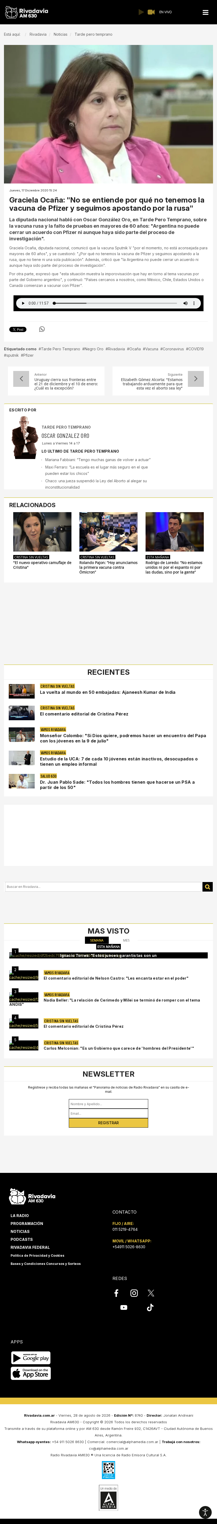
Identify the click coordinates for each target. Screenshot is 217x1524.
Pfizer (28, 355)
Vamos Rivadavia (53, 729)
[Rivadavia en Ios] (31, 1373)
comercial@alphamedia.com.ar (132, 1442)
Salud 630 (48, 775)
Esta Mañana (158, 557)
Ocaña (135, 349)
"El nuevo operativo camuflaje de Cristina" (42, 565)
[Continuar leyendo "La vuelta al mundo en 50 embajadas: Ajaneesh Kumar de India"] (22, 691)
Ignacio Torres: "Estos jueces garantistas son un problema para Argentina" (108, 957)
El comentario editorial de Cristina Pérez (84, 714)
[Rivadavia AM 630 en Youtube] (123, 1307)
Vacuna (151, 349)
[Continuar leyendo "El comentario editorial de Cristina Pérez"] (22, 713)
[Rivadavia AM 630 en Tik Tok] (150, 1307)
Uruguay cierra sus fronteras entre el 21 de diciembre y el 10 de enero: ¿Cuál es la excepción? (66, 384)
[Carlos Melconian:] (23, 1045)
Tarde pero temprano (66, 427)
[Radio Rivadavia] (32, 1196)
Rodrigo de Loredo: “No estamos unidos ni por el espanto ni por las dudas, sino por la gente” (174, 567)
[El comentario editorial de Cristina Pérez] (23, 1023)
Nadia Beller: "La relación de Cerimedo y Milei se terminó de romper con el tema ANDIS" (104, 1002)
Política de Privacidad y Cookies (37, 1255)
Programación (27, 1223)
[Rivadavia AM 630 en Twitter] (154, 1292)
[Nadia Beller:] (23, 997)
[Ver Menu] (205, 12)
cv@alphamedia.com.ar (108, 1448)
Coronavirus (173, 349)
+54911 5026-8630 (128, 1247)
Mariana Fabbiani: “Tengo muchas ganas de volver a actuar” (99, 459)
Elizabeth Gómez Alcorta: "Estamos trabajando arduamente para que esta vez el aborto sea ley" (152, 384)
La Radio (20, 1215)
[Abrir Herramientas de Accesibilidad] (205, 1512)
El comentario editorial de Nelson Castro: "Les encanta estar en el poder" (116, 978)
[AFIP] (108, 1470)
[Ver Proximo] (196, 379)
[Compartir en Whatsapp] (42, 329)
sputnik (12, 355)
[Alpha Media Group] (108, 1498)
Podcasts (22, 1239)
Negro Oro (94, 349)
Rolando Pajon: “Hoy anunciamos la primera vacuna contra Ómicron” (108, 567)
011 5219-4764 (125, 1229)
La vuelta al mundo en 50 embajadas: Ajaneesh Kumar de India (108, 692)
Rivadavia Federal (30, 1247)
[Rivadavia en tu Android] (31, 1358)
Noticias (20, 1231)
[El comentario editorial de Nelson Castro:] (23, 975)
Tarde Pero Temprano (60, 349)
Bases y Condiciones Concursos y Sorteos (46, 1264)
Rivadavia (116, 349)
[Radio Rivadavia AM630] (26, 12)
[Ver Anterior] (21, 379)
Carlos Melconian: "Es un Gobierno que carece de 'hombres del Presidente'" (119, 1048)
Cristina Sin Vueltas (31, 557)
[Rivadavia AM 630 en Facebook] (119, 1293)
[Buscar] (207, 887)
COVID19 (196, 349)
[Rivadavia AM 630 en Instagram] (137, 1293)
